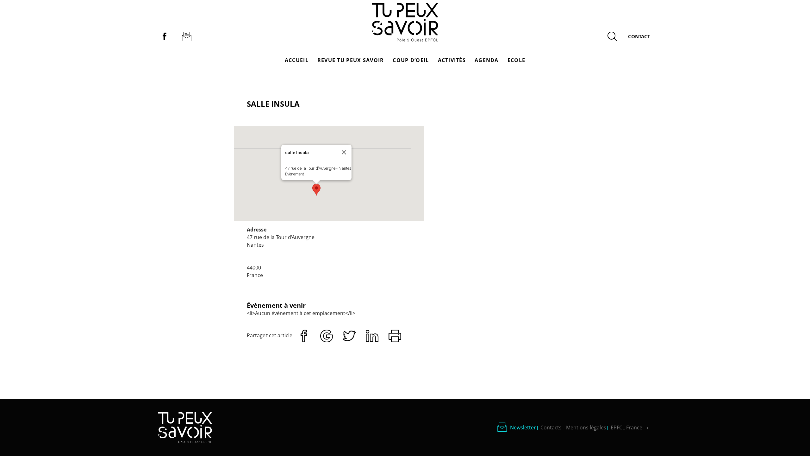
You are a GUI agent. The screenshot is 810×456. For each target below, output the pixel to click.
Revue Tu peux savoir (350, 60)
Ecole (516, 60)
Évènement (294, 174)
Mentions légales (586, 427)
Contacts (551, 427)
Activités (452, 60)
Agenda (487, 60)
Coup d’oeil (411, 60)
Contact (639, 36)
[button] (316, 190)
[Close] (344, 152)
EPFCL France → (630, 427)
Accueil (296, 60)
